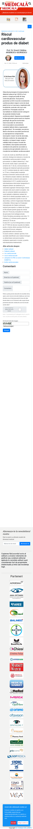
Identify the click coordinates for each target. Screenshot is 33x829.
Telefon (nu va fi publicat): (12, 282)
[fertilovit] (8, 19)
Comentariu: (8, 288)
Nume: (6, 272)
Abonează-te (25, 544)
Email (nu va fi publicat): (11, 277)
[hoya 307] (24, 19)
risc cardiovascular (10, 253)
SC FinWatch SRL (21, 828)
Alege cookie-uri (23, 823)
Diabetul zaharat (9, 251)
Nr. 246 (15, 31)
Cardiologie (21, 31)
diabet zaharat (8, 249)
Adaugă (6, 330)
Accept (13, 823)
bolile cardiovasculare (11, 262)
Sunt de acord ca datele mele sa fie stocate (9, 309)
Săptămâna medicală (6, 31)
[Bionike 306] (16, 19)
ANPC (30, 828)
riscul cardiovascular (10, 255)
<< (29, 26)
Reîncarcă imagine (8, 326)
